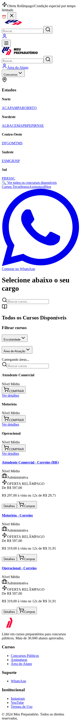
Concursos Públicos (25, 656)
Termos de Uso (21, 707)
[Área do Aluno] (4, 38)
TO (34, 108)
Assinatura (36, 187)
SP (18, 161)
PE (29, 126)
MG (9, 161)
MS (19, 143)
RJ (14, 161)
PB (24, 126)
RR (29, 108)
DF (4, 143)
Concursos (11, 74)
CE (14, 126)
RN (37, 126)
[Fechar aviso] (11, 16)
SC (13, 178)
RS (8, 178)
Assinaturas (19, 660)
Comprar (29, 506)
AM (14, 108)
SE (42, 126)
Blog (47, 187)
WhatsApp (18, 681)
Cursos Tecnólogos (15, 187)
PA (19, 108)
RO (24, 108)
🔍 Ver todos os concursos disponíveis (29, 183)
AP (9, 108)
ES (4, 161)
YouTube (17, 702)
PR (4, 178)
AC (4, 108)
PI (32, 126)
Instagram (18, 698)
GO (9, 143)
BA (9, 126)
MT (14, 143)
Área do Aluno (21, 664)
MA (19, 126)
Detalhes (9, 506)
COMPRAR (16, 391)
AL (4, 126)
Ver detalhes (10, 395)
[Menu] (6, 43)
